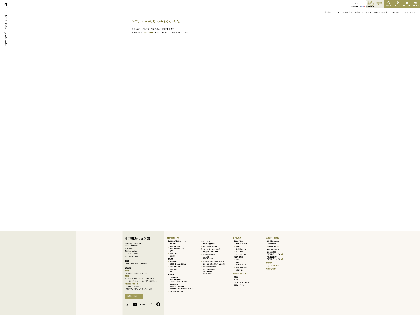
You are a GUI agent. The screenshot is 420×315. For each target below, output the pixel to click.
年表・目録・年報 (175, 267)
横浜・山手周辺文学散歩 (210, 246)
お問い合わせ (132, 296)
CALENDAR (406, 5)
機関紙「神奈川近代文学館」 (178, 264)
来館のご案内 (238, 241)
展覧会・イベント (362, 12)
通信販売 (395, 12)
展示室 (238, 262)
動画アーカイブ (239, 285)
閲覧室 (238, 260)
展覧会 (236, 277)
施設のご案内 (238, 257)
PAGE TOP (409, 303)
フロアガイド (239, 252)
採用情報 (172, 256)
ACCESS (397, 5)
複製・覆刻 (173, 269)
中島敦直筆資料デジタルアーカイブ (273, 258)
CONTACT (415, 5)
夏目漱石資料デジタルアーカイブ (273, 253)
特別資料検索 (272, 246)
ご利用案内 (345, 12)
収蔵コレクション (273, 249)
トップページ (149, 32)
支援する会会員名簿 (209, 269)
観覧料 (238, 246)
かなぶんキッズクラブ (176, 291)
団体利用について (241, 249)
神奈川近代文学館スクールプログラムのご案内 (178, 281)
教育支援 (171, 275)
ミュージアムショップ (242, 267)
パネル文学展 (174, 277)
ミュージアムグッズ (409, 12)
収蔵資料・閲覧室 (380, 12)
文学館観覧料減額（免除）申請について (178, 285)
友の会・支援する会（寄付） (211, 249)
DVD (171, 272)
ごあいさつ (173, 244)
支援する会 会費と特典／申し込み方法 (214, 264)
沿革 (171, 251)
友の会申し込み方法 (209, 254)
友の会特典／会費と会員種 (211, 252)
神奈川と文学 (205, 241)
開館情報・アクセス (241, 244)
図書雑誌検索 (272, 244)
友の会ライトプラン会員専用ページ (213, 261)
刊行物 (170, 259)
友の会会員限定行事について (208, 258)
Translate (369, 6)
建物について (174, 253)
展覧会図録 (173, 261)
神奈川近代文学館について (177, 241)
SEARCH (388, 5)
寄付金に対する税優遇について (207, 273)
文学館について (331, 12)
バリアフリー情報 (241, 254)
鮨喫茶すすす (239, 270)
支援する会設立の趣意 (209, 267)
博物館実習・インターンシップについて (181, 289)
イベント (237, 280)
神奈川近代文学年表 (209, 244)
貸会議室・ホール (379, 4)
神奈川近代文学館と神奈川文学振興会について (178, 247)
